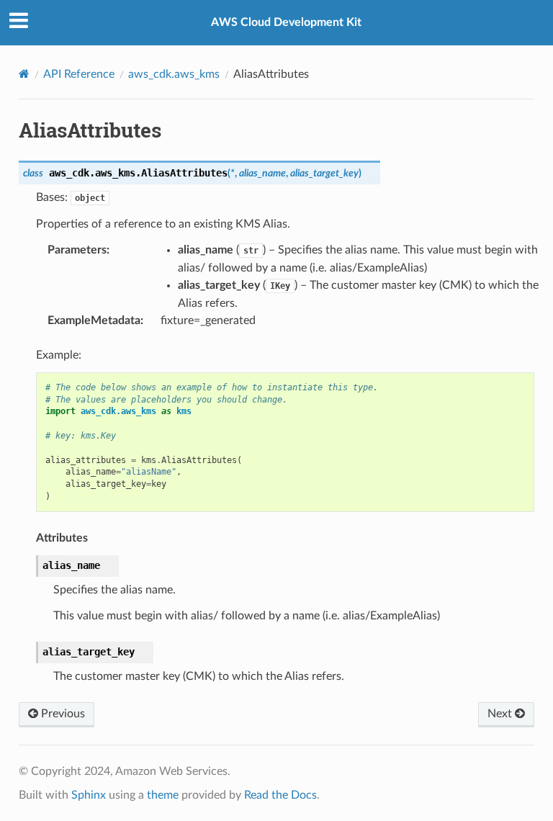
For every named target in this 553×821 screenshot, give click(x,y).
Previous (61, 713)
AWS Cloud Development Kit (286, 22)
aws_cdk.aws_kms (174, 74)
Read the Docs (280, 795)
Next (501, 713)
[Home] (24, 74)
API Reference (78, 74)
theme (163, 795)
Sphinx (88, 795)
